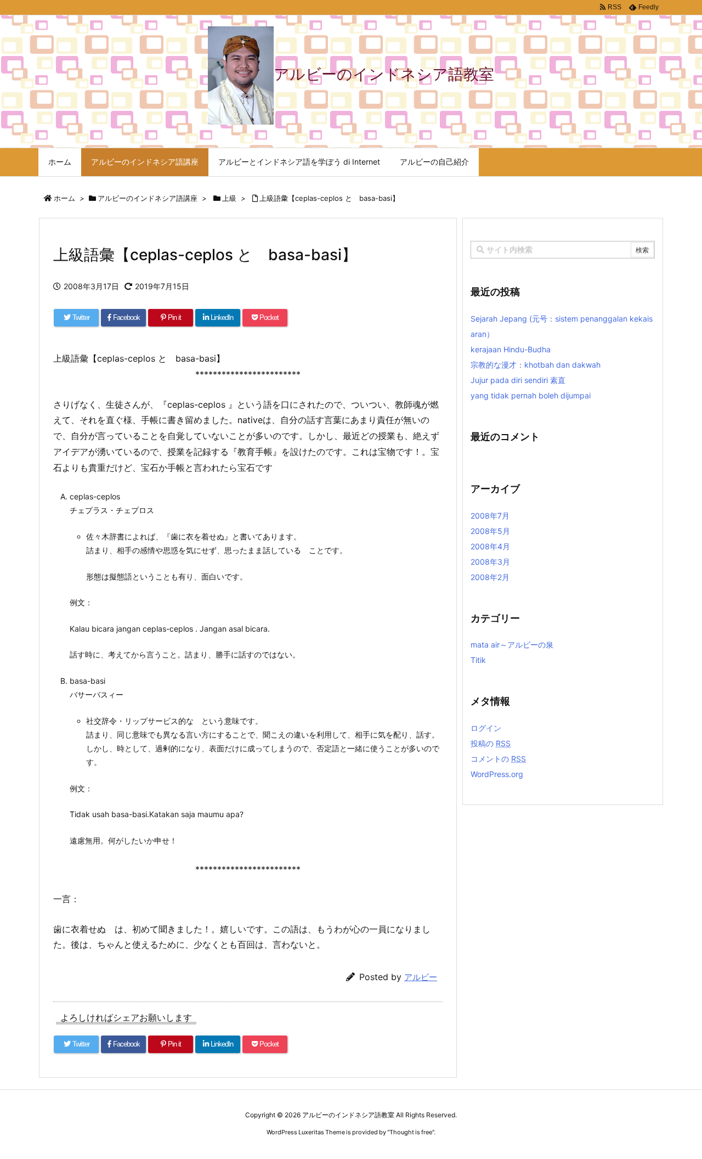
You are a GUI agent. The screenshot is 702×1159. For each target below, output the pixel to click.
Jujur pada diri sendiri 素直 (518, 380)
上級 (229, 198)
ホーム (64, 198)
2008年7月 (490, 515)
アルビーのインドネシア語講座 (147, 198)
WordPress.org (497, 774)
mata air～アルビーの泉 (512, 644)
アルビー (420, 977)
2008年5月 (490, 531)
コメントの (498, 758)
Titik (478, 660)
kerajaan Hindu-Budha (511, 349)
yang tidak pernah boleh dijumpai (531, 395)
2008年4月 (490, 546)
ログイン (486, 728)
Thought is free (410, 1132)
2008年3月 (490, 561)
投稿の (491, 743)
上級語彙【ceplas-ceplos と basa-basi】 (329, 198)
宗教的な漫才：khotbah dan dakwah (536, 364)
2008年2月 (490, 577)
